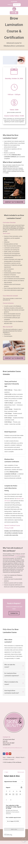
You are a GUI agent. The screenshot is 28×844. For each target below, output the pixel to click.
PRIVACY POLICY (20, 757)
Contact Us (10, 4)
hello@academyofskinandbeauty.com (12, 747)
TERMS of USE (10, 757)
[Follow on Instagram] (7, 754)
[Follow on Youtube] (10, 754)
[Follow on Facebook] (4, 754)
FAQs (4, 757)
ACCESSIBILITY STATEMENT (8, 759)
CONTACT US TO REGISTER (14, 202)
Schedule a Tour (17, 4)
